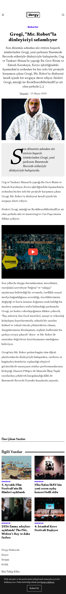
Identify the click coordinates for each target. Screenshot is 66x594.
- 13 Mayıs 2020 (33, 93)
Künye (5, 555)
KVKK (5, 565)
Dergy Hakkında (10, 550)
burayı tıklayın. (47, 582)
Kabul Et (34, 588)
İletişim (5, 560)
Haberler (33, 26)
